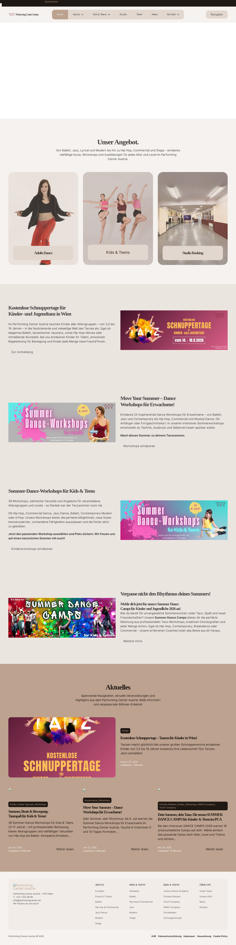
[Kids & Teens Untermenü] (111, 14)
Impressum (189, 936)
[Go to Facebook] (20, 912)
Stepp (98, 923)
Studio (123, 14)
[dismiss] (1, 4)
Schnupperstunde (172, 918)
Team (139, 14)
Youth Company (167, 807)
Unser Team (206, 891)
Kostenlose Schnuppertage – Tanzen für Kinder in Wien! (158, 738)
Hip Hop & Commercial (106, 907)
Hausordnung (204, 936)
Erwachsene (91, 800)
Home (60, 14)
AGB (153, 936)
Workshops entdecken (139, 446)
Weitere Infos (132, 641)
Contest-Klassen (172, 896)
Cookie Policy (220, 936)
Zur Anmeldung (22, 352)
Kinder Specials (26, 804)
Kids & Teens (100, 14)
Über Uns (205, 885)
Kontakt (171, 14)
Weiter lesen (65, 849)
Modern (99, 918)
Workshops (40, 804)
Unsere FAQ (206, 896)
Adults (76, 14)
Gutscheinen (51, 1)
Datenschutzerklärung (169, 936)
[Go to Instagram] (27, 912)
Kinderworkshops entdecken (32, 549)
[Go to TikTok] (33, 912)
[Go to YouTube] (14, 912)
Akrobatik (134, 891)
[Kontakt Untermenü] (180, 14)
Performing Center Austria (27, 14)
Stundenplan (169, 912)
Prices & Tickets (103, 896)
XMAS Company (206, 804)
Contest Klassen (167, 804)
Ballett (98, 901)
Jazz (131, 907)
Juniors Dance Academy (176, 891)
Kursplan (99, 891)
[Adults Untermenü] (84, 14)
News (154, 14)
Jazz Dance (101, 912)
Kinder (125, 730)
